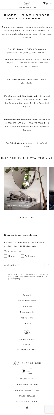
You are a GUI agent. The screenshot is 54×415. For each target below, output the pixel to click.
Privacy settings (27, 396)
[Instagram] (27, 407)
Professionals (27, 312)
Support (27, 295)
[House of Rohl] (27, 332)
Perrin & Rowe (27, 340)
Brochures (27, 306)
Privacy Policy (27, 379)
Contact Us (27, 318)
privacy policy (14, 279)
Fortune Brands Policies (27, 390)
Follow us (27, 217)
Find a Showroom (27, 301)
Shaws (27, 345)
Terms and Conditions (27, 384)
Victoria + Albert (27, 350)
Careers (27, 323)
